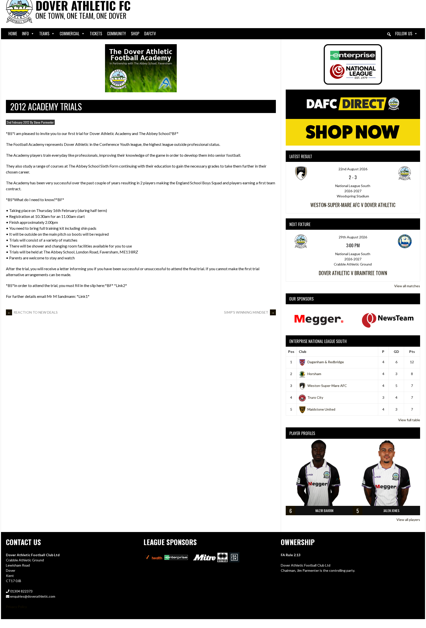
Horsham (314, 374)
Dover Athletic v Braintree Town (353, 273)
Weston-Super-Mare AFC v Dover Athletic (352, 205)
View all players (408, 519)
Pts (412, 351)
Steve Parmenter (44, 122)
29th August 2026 (353, 237)
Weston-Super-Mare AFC (327, 385)
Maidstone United (321, 409)
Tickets (96, 34)
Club (302, 351)
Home (12, 34)
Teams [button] (44, 34)
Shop (135, 34)
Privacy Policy (16, 607)
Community (116, 34)
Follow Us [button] (403, 34)
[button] (389, 34)
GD (396, 351)
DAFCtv (150, 34)
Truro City (315, 397)
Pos (291, 351)
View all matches (407, 286)
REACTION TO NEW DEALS (32, 312)
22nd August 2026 (352, 169)
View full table (409, 420)
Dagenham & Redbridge (325, 362)
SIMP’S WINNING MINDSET (249, 312)
